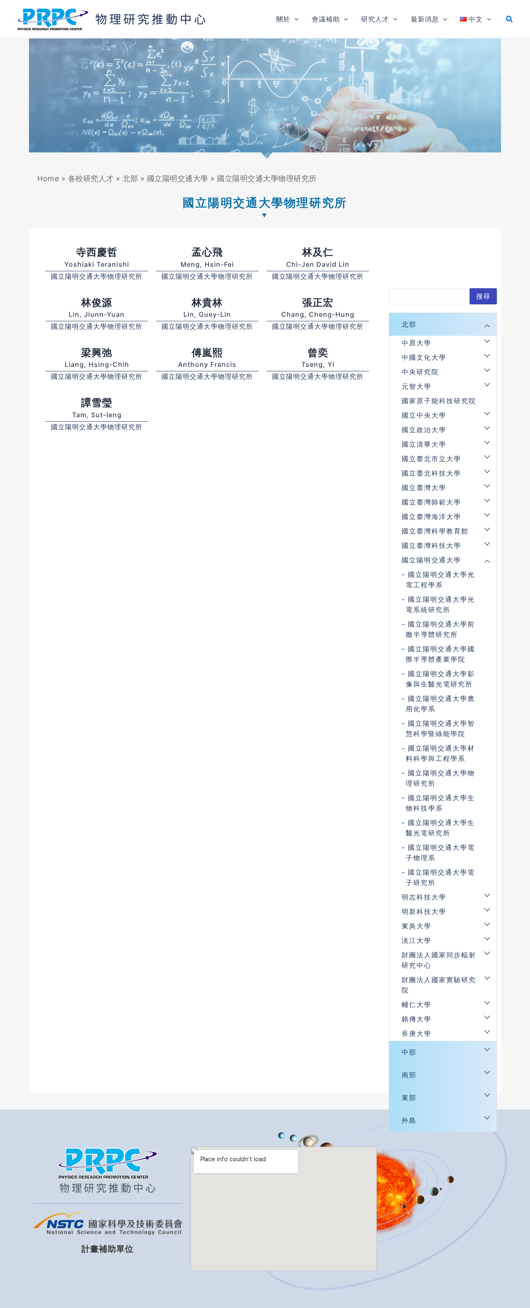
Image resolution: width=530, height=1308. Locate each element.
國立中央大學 (424, 415)
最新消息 (425, 19)
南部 (409, 1075)
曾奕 (318, 353)
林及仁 (317, 252)
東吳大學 (416, 926)
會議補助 (326, 19)
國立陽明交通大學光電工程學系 (440, 579)
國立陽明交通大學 (177, 178)
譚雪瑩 (96, 403)
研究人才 (375, 19)
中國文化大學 (424, 357)
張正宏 (317, 302)
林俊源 (96, 302)
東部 (409, 1097)
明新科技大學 (424, 911)
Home (48, 178)
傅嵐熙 (207, 353)
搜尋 (483, 296)
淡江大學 (416, 940)
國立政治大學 (424, 430)
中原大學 (416, 343)
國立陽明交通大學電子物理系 (440, 852)
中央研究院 (420, 372)
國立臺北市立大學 (431, 458)
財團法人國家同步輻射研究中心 (439, 960)
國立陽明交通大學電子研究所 (440, 877)
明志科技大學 (424, 897)
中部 (409, 1052)
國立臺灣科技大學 (431, 545)
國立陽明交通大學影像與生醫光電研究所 (440, 679)
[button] (294, 19)
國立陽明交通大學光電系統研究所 (440, 604)
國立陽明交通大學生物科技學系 (440, 803)
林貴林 (207, 302)
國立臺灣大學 (424, 487)
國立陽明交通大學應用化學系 (440, 703)
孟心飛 (207, 252)
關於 (283, 19)
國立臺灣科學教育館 (435, 531)
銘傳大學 (416, 1019)
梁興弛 (96, 353)
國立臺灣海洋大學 (431, 516)
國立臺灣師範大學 (431, 502)
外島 (409, 1120)
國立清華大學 (424, 444)
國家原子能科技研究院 (439, 401)
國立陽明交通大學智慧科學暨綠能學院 (440, 728)
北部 (130, 178)
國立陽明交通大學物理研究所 (96, 276)
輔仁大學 (416, 1004)
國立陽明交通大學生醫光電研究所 (440, 827)
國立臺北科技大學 (431, 473)
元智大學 (416, 386)
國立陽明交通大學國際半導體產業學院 (440, 654)
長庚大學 (416, 1033)
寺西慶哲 (97, 252)
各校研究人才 (91, 178)
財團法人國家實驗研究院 (439, 985)
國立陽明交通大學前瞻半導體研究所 (440, 629)
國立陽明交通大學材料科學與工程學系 (440, 753)
